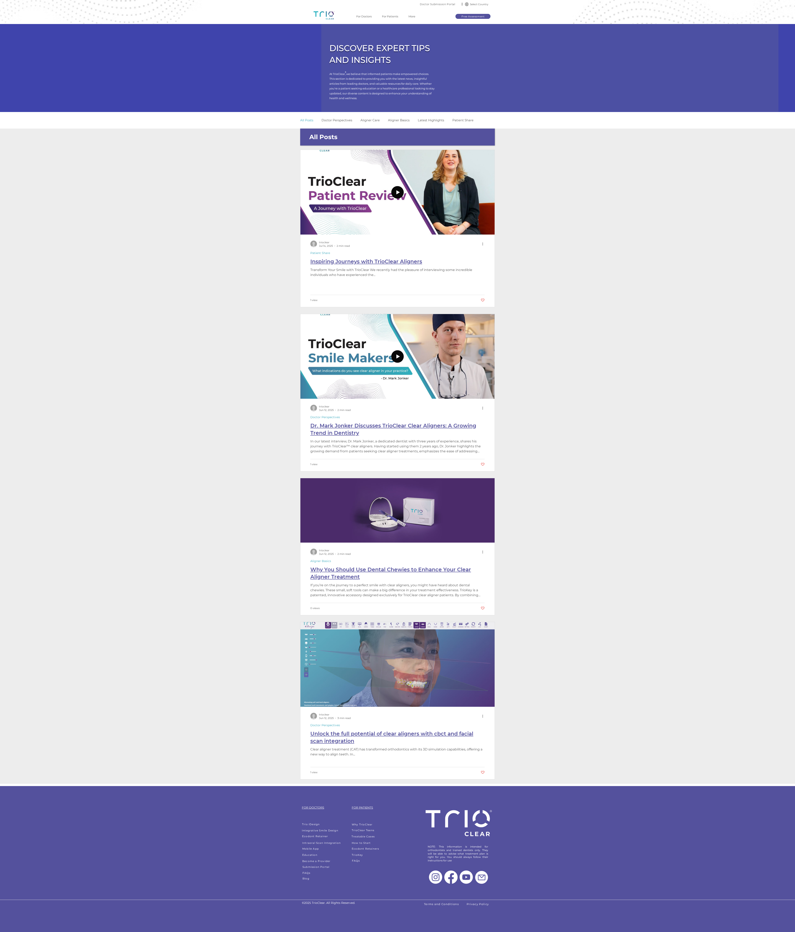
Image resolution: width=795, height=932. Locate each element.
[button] (466, 4)
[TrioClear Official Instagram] (435, 877)
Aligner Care (370, 120)
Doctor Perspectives (337, 120)
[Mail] (481, 877)
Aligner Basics (399, 120)
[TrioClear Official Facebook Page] (451, 877)
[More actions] (484, 243)
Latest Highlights (431, 120)
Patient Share (462, 120)
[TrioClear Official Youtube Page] (466, 877)
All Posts (306, 120)
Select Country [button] (479, 4)
